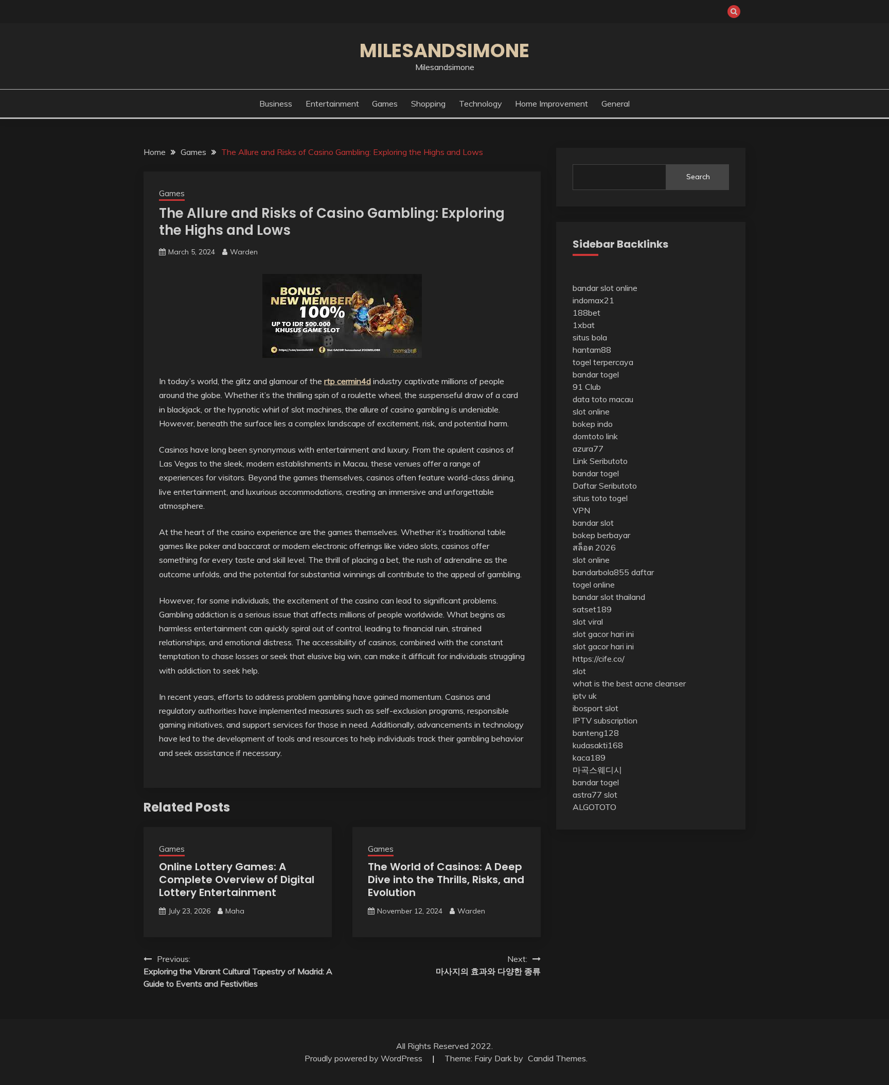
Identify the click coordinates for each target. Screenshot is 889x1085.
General (615, 103)
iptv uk (585, 696)
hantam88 (592, 350)
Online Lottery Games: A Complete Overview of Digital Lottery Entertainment (236, 879)
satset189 (592, 609)
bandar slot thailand (609, 597)
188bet (586, 312)
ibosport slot (595, 708)
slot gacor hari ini (603, 634)
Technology (480, 103)
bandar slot (593, 523)
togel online (594, 584)
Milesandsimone (444, 50)
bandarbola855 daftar (613, 572)
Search (698, 176)
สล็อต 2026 (594, 547)
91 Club (587, 387)
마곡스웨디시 (597, 770)
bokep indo (593, 424)
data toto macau (603, 399)
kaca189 (589, 757)
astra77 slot (595, 794)
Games (385, 103)
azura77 (588, 448)
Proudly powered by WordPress (364, 1058)
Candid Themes (557, 1058)
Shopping (428, 103)
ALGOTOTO (594, 807)
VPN (581, 510)
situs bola (590, 337)
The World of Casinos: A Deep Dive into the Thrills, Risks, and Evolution (446, 879)
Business (275, 103)
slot (579, 671)
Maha (234, 911)
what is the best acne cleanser (629, 683)
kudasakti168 (598, 745)
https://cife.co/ (599, 658)
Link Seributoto (600, 461)
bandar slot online (605, 288)
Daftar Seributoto (605, 485)
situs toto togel (600, 498)
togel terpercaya (603, 362)
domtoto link (595, 436)
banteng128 (596, 733)
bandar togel (596, 374)
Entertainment (332, 103)
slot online (591, 411)
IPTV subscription (605, 720)
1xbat (584, 325)
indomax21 (593, 300)
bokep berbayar (601, 535)
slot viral (588, 621)
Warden (244, 251)
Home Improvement (551, 103)
